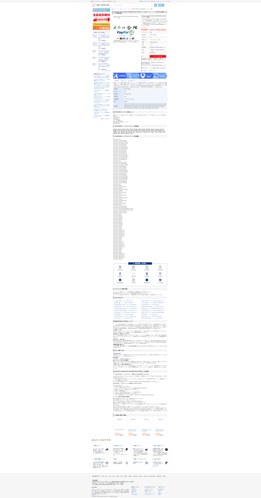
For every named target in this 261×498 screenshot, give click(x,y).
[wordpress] (92, 494)
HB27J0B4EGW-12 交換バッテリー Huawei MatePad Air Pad (126, 304)
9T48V (128, 130)
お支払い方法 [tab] (123, 80)
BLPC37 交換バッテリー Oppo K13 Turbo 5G (124, 318)
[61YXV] (147, 423)
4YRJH (121, 130)
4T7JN (118, 130)
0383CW (115, 129)
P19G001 (160, 131)
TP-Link (145, 476)
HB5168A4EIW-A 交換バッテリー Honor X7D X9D (152, 318)
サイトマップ (163, 1)
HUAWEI (160, 490)
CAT (159, 491)
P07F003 (152, 130)
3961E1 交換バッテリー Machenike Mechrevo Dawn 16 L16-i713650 (153, 308)
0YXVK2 (152, 129)
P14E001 (138, 131)
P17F (149, 131)
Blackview (159, 476)
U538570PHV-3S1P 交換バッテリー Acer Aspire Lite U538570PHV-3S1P (153, 306)
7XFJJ (125, 130)
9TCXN (132, 130)
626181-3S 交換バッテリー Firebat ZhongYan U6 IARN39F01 (153, 300)
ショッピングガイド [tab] (143, 80)
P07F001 (143, 130)
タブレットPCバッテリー (150, 493)
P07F (139, 130)
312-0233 (157, 129)
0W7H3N (148, 129)
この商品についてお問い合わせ (149, 70)
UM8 (122, 133)
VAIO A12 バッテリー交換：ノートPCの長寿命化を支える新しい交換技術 (108, 483)
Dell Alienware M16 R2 (119, 429)
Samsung (135, 476)
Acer (106, 476)
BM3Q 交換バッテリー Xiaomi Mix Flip (149, 314)
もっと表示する (106, 70)
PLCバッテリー (148, 491)
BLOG (168, 1)
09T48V (131, 129)
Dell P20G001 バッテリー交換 (142, 84)
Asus (114, 476)
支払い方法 (146, 1)
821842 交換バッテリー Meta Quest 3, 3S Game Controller (126, 312)
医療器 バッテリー (149, 490)
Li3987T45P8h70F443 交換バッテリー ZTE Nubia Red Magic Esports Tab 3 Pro (126, 308)
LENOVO (160, 493)
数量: (142, 56)
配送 (158, 1)
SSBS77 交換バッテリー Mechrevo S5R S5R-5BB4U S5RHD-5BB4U (153, 312)
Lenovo (140, 476)
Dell (129, 9)
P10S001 (115, 131)
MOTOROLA (161, 489)
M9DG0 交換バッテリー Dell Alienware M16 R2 (151, 316)
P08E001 (160, 130)
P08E (156, 130)
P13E (126, 131)
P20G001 (115, 133)
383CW (114, 130)
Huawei (130, 476)
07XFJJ (127, 129)
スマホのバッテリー (149, 494)
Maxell (125, 476)
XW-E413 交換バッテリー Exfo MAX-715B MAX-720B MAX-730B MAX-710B (153, 302)
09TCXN (135, 129)
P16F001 (145, 131)
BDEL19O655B (153, 34)
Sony (110, 476)
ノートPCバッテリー (122, 9)
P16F (141, 131)
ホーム (114, 9)
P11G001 (123, 131)
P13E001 (130, 131)
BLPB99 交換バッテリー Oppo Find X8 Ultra (123, 302)
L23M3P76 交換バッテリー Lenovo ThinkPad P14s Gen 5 (126, 316)
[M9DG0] (120, 423)
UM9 (124, 133)
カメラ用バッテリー (149, 489)
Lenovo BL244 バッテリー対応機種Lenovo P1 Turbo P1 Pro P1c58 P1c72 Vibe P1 (101, 101)
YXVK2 (131, 133)
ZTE (121, 476)
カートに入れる (157, 56)
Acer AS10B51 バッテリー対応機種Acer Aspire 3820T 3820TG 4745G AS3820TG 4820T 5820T (101, 87)
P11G (119, 131)
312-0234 (162, 129)
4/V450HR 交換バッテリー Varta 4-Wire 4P (123, 300)
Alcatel (164, 476)
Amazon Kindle (152, 476)
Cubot (117, 476)
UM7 (119, 133)
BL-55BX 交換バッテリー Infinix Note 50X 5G (124, 314)
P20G (164, 131)
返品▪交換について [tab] (132, 80)
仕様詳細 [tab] (116, 80)
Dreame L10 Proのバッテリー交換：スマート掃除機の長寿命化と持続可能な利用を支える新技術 (113, 481)
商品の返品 (153, 1)
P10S (163, 130)
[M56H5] (133, 423)
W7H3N (127, 133)
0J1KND (139, 129)
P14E (134, 131)
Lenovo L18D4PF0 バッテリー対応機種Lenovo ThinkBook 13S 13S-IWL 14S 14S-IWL (102, 106)
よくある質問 (134, 494)
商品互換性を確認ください (160, 47)
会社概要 (141, 1)
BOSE (159, 494)
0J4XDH (144, 129)
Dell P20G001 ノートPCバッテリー (144, 365)
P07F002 (148, 130)
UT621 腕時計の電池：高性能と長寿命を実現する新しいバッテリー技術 (107, 484)
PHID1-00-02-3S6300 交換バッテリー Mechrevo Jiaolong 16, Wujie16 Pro (126, 310)
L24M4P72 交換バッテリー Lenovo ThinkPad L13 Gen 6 (126, 306)
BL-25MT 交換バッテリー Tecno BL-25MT (150, 304)
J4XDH (136, 130)
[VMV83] (160, 423)
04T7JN (119, 129)
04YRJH (123, 129)
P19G (156, 131)
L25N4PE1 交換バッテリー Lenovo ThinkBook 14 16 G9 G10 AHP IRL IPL (153, 310)
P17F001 (153, 131)
